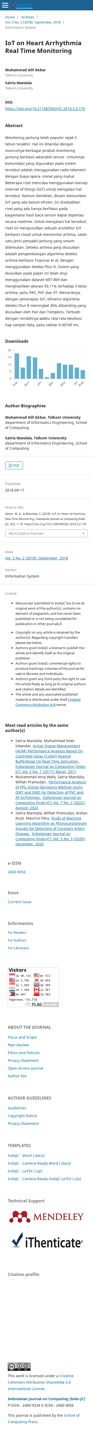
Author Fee (17, 1075)
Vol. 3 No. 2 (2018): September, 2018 (32, 22)
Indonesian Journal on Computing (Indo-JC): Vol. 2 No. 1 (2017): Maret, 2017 (51, 769)
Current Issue (20, 901)
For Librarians (18, 948)
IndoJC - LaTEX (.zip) (25, 1171)
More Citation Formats (26, 533)
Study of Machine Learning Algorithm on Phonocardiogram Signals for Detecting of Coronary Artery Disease (51, 826)
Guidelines (17, 1107)
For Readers (17, 932)
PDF (15, 465)
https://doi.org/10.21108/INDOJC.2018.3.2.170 (45, 108)
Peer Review (18, 1044)
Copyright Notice (22, 1115)
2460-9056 (17, 871)
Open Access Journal (25, 1068)
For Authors (17, 940)
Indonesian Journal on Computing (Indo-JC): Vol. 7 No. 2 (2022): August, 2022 (51, 802)
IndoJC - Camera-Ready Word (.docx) (39, 1163)
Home (10, 17)
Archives (27, 17)
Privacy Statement (23, 1060)
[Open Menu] (5, 5)
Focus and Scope (22, 1037)
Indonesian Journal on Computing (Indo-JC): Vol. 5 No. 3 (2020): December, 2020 (51, 838)
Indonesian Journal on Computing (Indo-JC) (46, 1398)
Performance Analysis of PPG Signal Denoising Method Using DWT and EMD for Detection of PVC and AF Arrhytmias (51, 790)
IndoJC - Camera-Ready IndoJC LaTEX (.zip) (44, 1178)
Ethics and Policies (24, 1052)
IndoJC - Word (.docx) (26, 1155)
